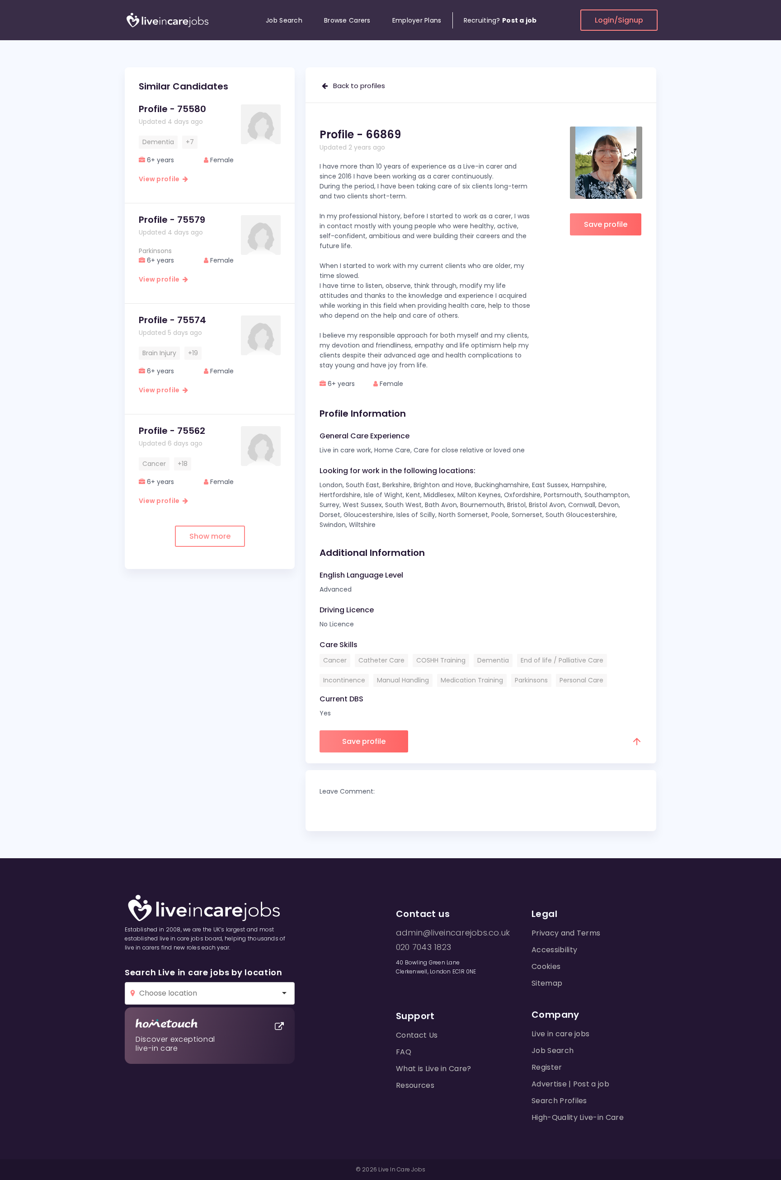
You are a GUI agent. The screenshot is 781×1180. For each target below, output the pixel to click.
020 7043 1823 (423, 947)
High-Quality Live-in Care (578, 1117)
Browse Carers (347, 20)
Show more (210, 536)
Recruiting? (500, 20)
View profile (161, 178)
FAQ (403, 1052)
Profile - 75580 (172, 109)
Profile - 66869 (360, 134)
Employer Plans (417, 20)
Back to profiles (356, 85)
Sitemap (547, 983)
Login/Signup (619, 20)
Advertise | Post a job (570, 1084)
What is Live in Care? (433, 1068)
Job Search (284, 20)
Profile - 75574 (172, 320)
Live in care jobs (560, 1034)
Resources (415, 1085)
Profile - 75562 (172, 430)
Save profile (605, 224)
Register (547, 1067)
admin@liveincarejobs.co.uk (453, 932)
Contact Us (417, 1035)
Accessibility (554, 950)
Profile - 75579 (172, 219)
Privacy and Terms (566, 933)
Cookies (546, 966)
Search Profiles (559, 1100)
